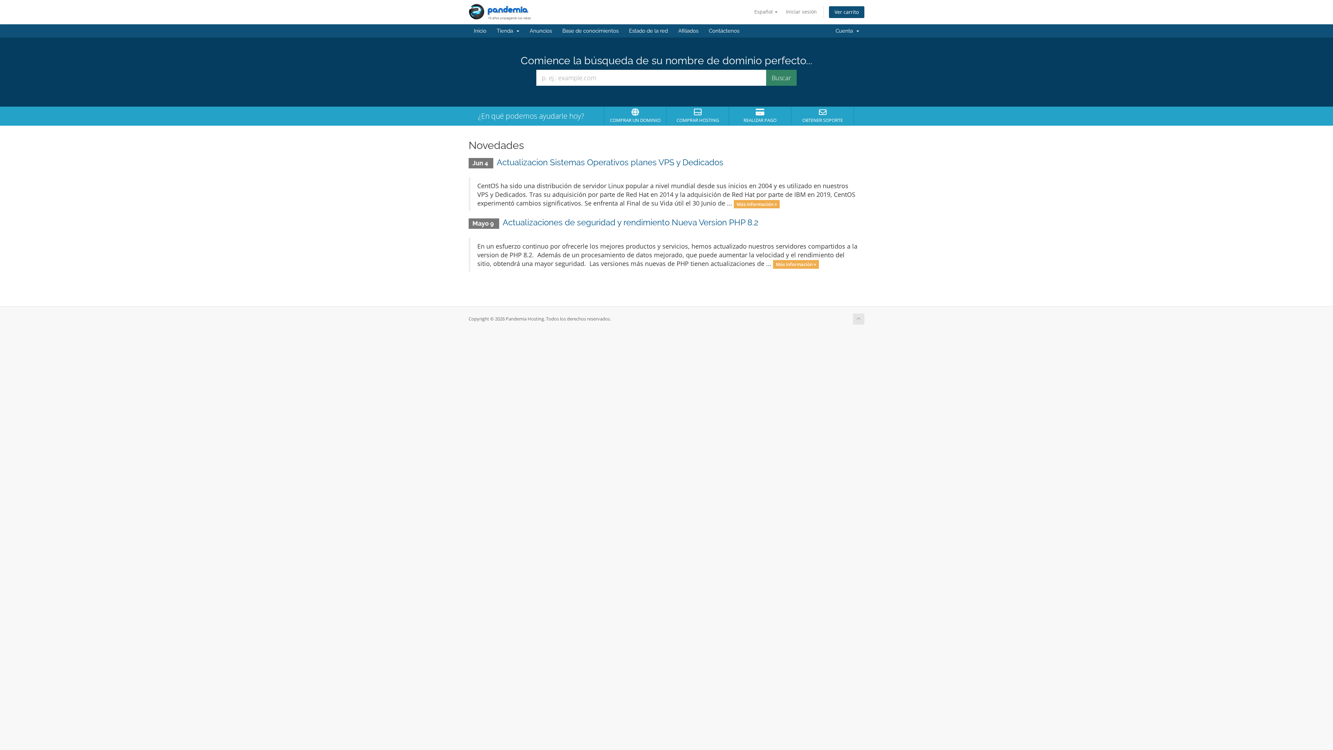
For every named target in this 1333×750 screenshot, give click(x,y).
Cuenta (846, 31)
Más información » (757, 204)
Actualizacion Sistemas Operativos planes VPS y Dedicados (610, 162)
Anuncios (541, 31)
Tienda (506, 31)
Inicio (480, 31)
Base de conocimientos (590, 31)
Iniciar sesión (801, 11)
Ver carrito (847, 12)
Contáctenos (724, 31)
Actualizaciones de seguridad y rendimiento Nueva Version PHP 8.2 (630, 222)
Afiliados (688, 31)
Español (764, 11)
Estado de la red (648, 31)
